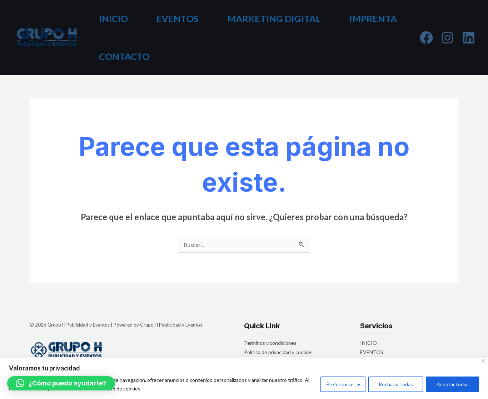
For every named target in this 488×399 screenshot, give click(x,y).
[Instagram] (447, 38)
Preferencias (340, 384)
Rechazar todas (396, 384)
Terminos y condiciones (270, 343)
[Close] (483, 360)
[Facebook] (426, 38)
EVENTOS (177, 18)
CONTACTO (124, 56)
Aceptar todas (453, 384)
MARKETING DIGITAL (274, 18)
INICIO (113, 18)
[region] (244, 378)
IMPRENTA (373, 18)
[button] (61, 383)
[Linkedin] (468, 38)
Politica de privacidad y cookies (278, 352)
